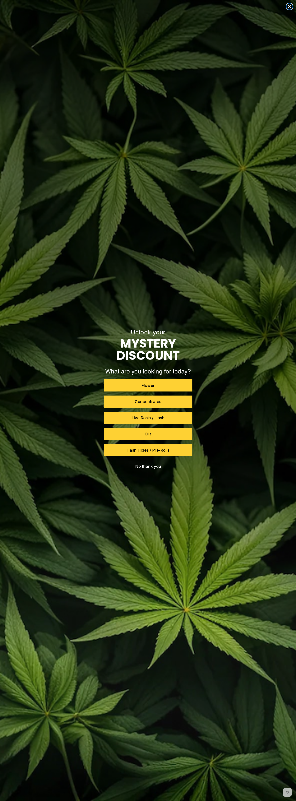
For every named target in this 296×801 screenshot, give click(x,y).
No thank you (148, 466)
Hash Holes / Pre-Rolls (148, 450)
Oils (148, 434)
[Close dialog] (289, 6)
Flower (148, 385)
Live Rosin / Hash (148, 417)
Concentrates (148, 401)
